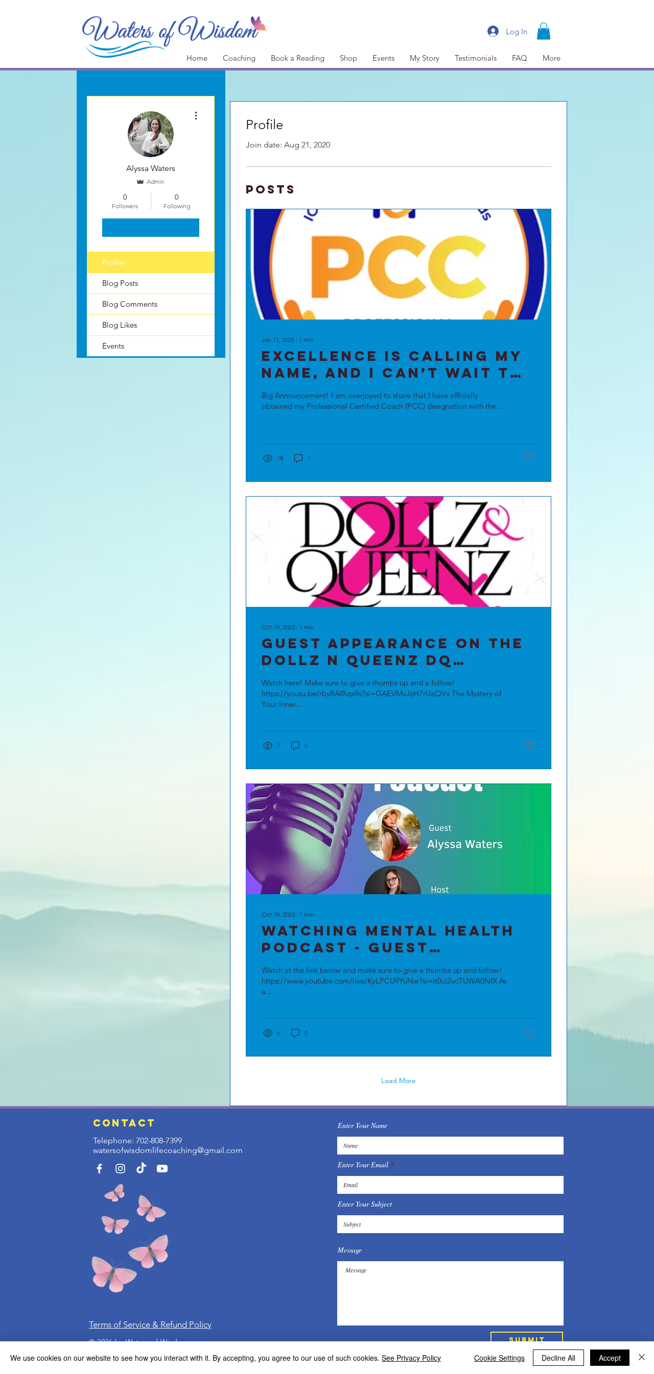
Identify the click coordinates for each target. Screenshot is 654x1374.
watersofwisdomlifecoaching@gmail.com (168, 1150)
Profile (113, 262)
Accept (610, 1358)
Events (113, 346)
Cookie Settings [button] (499, 1358)
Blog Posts (120, 283)
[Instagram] (120, 1168)
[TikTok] (141, 1168)
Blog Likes (119, 325)
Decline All (558, 1358)
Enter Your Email (363, 1164)
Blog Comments (129, 304)
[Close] (642, 1358)
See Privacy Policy (411, 1358)
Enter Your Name (362, 1125)
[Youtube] (162, 1168)
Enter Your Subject (365, 1204)
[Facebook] (99, 1168)
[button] (543, 30)
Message (350, 1250)
